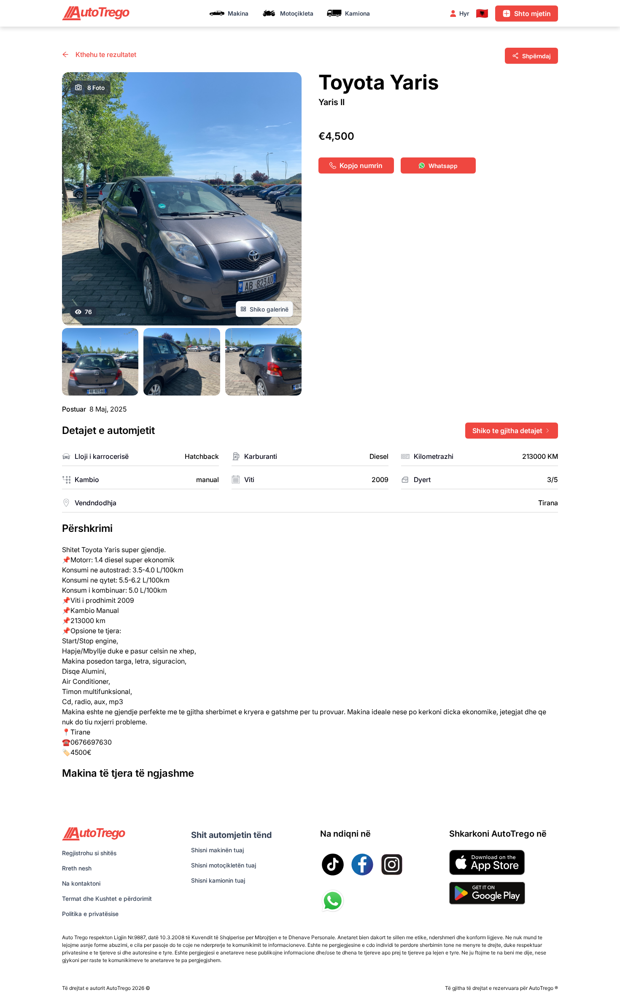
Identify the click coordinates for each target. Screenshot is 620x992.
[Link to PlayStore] (487, 893)
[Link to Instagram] (391, 864)
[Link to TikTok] (332, 864)
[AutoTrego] (95, 13)
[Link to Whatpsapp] (332, 901)
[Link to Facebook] (362, 864)
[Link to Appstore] (487, 862)
